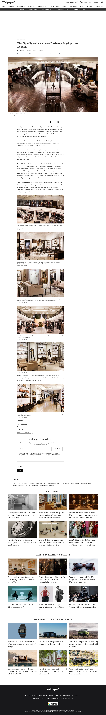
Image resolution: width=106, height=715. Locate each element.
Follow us (53, 122)
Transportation (73, 6)
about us (27, 695)
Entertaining (89, 6)
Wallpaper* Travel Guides (79, 9)
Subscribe (96, 2)
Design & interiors (21, 6)
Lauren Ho (21, 50)
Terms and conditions (54, 695)
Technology (64, 6)
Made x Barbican (33, 9)
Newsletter (61, 122)
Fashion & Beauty (55, 6)
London (30, 136)
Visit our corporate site (69, 710)
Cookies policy (76, 695)
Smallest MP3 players (63, 9)
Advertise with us (38, 698)
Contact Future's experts (39, 695)
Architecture (11, 6)
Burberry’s (28, 131)
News (41, 50)
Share (21, 122)
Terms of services (36, 453)
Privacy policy (66, 695)
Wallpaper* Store (99, 6)
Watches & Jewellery (43, 6)
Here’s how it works (56, 53)
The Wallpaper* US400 (47, 9)
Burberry (20, 470)
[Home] (3, 6)
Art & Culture (31, 6)
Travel (81, 6)
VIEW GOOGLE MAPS (24, 433)
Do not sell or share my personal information (59, 698)
